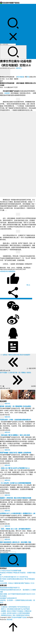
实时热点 (3, 15)
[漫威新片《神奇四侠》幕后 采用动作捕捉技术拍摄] (2, 495)
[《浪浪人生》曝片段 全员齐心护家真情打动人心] (2, 465)
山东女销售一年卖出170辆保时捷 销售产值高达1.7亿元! (17, 583)
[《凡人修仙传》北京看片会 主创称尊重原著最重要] (2, 480)
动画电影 (7, 93)
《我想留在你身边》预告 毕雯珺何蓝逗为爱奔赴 (15, 615)
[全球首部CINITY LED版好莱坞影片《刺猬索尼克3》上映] (2, 511)
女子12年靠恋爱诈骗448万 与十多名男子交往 (14, 577)
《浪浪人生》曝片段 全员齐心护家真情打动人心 (15, 468)
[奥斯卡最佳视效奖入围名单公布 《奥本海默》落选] (2, 539)
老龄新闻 (3, 9)
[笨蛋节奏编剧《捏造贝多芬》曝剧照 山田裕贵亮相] (2, 450)
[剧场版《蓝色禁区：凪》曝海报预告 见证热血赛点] (2, 403)
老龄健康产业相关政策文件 (8, 598)
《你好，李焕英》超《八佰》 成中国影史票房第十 (15, 529)
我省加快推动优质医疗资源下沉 (10, 587)
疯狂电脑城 (20, 77)
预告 (28, 77)
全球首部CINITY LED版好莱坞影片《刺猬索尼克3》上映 (17, 513)
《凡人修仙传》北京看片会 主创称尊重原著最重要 (15, 483)
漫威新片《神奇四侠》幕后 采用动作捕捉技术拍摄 (15, 498)
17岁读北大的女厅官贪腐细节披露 (10, 570)
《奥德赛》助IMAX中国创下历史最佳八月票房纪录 (15, 611)
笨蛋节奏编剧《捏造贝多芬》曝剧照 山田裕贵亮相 (15, 452)
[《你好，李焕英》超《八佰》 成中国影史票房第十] (2, 526)
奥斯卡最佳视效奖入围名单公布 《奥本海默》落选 (15, 542)
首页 (1, 5)
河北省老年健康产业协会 (19, 617)
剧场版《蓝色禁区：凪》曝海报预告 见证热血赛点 (15, 406)
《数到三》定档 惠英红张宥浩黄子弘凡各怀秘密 (15, 609)
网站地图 (9, 619)
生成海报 (29, 298)
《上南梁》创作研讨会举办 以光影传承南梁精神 (15, 613)
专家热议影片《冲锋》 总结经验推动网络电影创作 (15, 419)
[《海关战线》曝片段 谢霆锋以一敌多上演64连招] (2, 432)
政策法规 (3, 7)
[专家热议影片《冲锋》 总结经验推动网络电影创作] (2, 417)
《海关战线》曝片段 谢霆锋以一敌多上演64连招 (15, 435)
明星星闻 (3, 11)
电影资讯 (3, 13)
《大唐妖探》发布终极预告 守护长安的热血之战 (15, 607)
